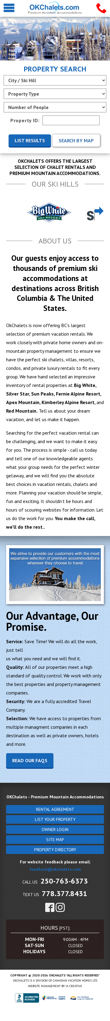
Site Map (55, 839)
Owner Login (55, 829)
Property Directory (55, 849)
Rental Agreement (55, 809)
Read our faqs (29, 760)
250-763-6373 (64, 881)
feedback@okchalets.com (55, 869)
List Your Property (55, 819)
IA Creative (74, 986)
